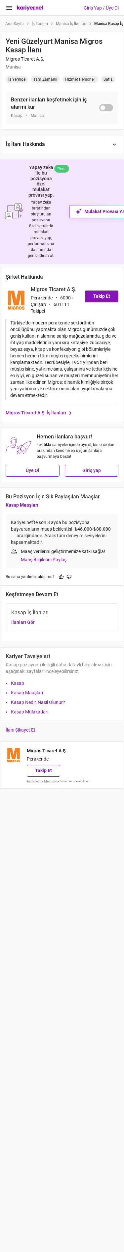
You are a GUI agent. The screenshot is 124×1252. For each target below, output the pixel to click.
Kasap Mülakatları (29, 711)
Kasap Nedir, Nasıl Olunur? (38, 702)
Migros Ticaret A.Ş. (25, 59)
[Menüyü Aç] (9, 8)
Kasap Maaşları (22, 505)
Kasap (17, 683)
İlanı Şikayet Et (20, 730)
